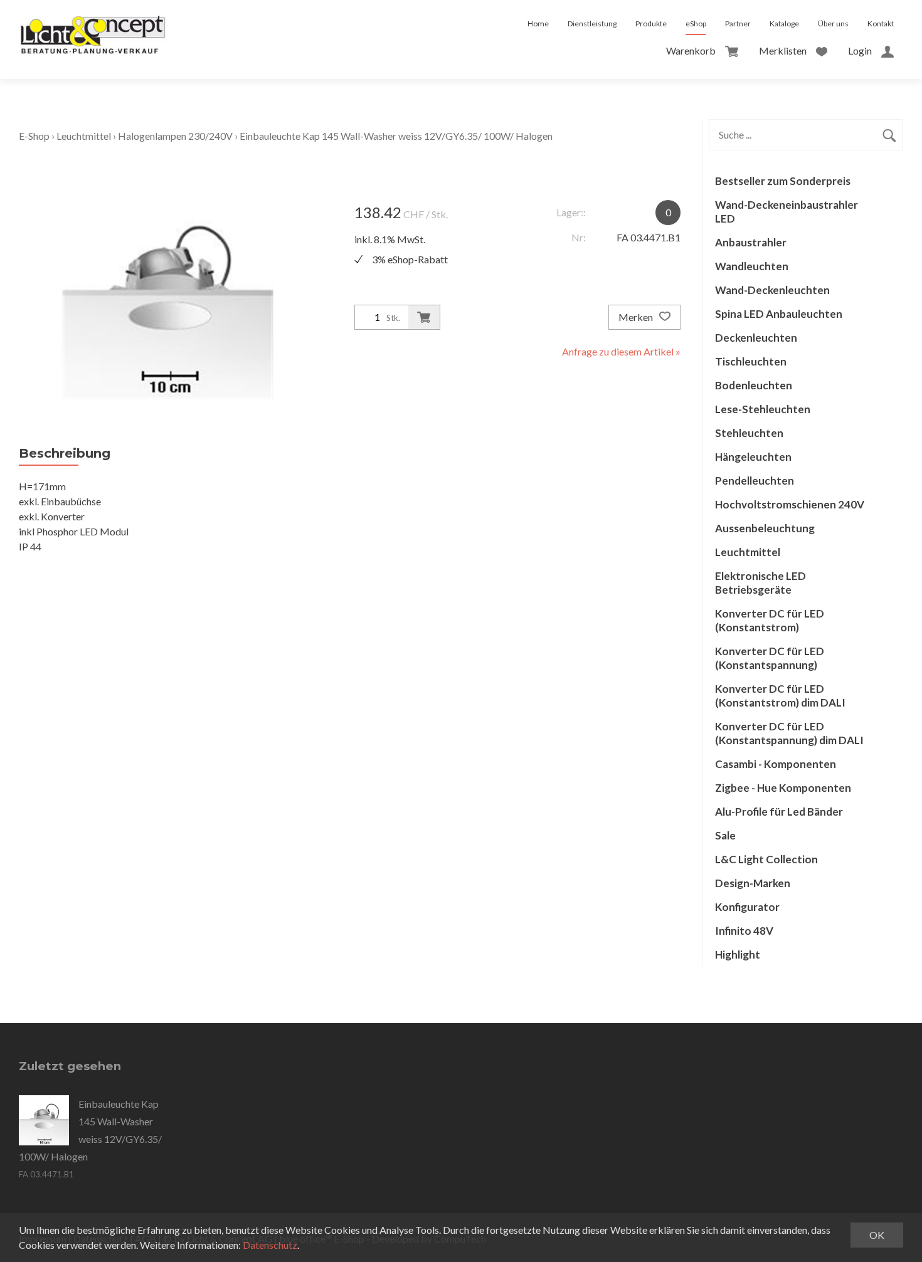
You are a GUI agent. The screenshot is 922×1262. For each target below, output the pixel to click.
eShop (696, 23)
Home (538, 23)
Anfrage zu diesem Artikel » (621, 351)
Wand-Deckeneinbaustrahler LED (786, 211)
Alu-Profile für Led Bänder (779, 811)
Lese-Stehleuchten (762, 409)
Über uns (833, 23)
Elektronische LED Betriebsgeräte (760, 582)
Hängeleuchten (753, 456)
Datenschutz (270, 1245)
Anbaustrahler (751, 242)
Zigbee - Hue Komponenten (783, 787)
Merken (636, 317)
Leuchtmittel (83, 136)
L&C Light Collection (766, 859)
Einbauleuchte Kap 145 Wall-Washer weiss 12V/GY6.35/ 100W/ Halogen (396, 136)
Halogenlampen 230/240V (175, 136)
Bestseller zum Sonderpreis (782, 180)
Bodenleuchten (753, 385)
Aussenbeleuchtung (765, 528)
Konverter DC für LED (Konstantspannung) (769, 657)
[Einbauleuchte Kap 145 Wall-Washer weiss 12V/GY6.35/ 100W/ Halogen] (44, 1120)
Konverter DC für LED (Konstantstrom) (769, 620)
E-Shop (34, 136)
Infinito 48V (744, 930)
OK (876, 1235)
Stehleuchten (749, 432)
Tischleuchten (751, 361)
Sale (725, 835)
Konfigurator (747, 906)
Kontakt (880, 23)
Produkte (651, 23)
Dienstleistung (592, 23)
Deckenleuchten (756, 337)
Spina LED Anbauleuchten (778, 313)
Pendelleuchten (754, 480)
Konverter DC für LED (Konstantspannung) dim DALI (789, 733)
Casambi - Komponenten (775, 763)
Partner (738, 23)
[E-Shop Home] (92, 24)
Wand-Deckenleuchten (772, 290)
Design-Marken (752, 883)
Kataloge (784, 23)
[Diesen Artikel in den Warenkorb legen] (424, 317)
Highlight (737, 954)
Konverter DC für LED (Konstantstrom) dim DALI (780, 695)
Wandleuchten (751, 266)
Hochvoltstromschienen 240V (789, 504)
